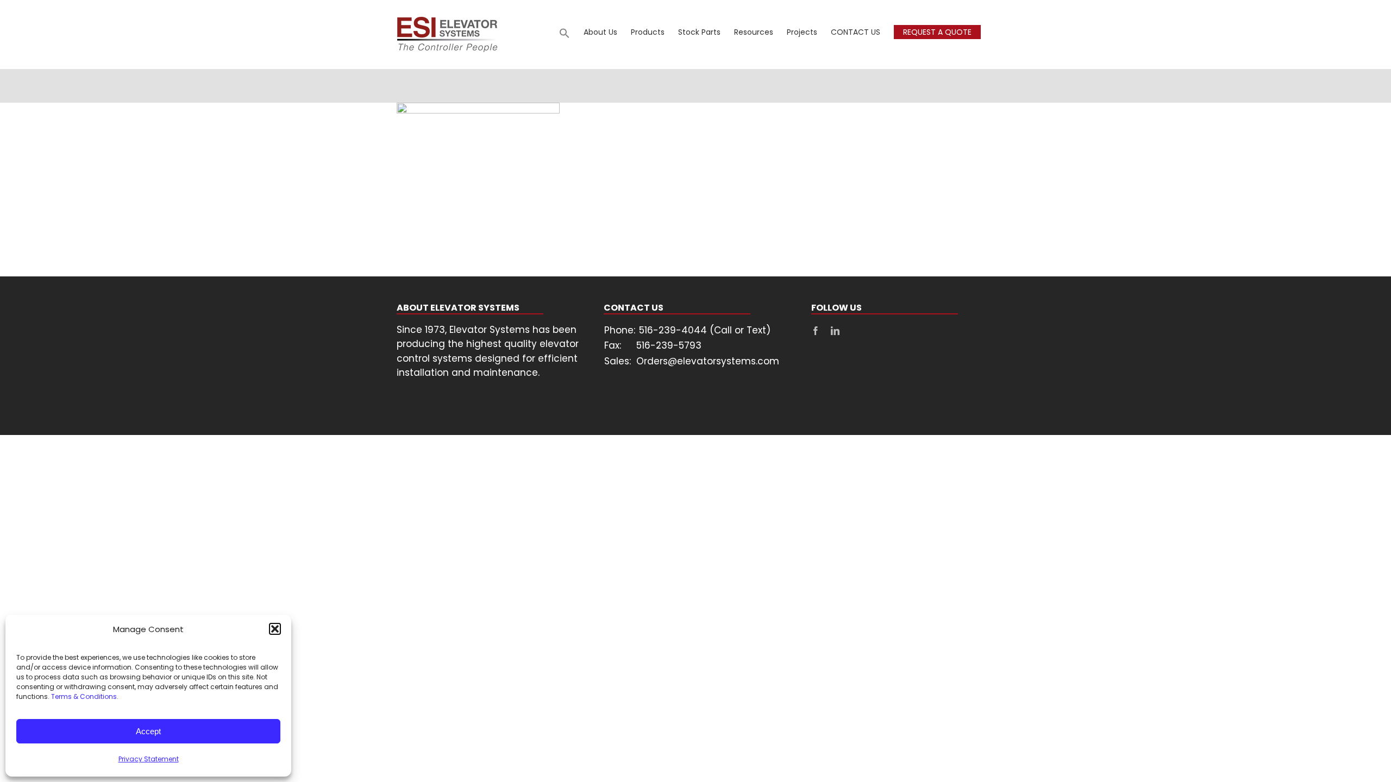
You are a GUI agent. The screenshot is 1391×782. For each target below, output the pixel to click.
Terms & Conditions (84, 696)
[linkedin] (835, 330)
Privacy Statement (148, 759)
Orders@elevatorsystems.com (707, 361)
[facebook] (815, 330)
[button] (275, 628)
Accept (148, 731)
